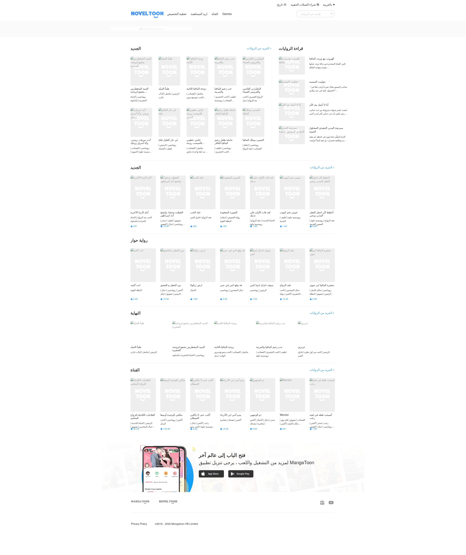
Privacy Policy (139, 524)
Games (227, 14)
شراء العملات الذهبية (305, 4)
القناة (215, 14)
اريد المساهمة (198, 14)
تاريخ (281, 4)
